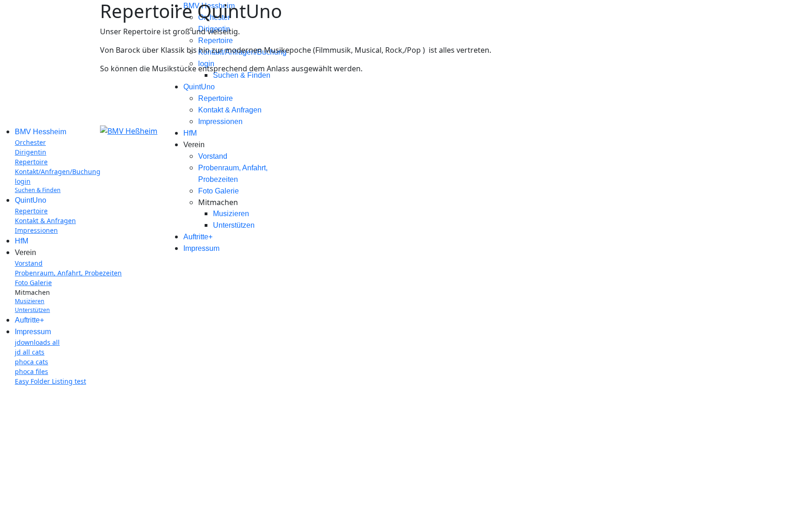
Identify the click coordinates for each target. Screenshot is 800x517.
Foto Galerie (218, 191)
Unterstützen (234, 225)
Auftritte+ (197, 237)
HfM (190, 133)
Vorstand (212, 156)
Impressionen (220, 121)
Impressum (201, 248)
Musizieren (231, 214)
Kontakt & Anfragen (230, 110)
